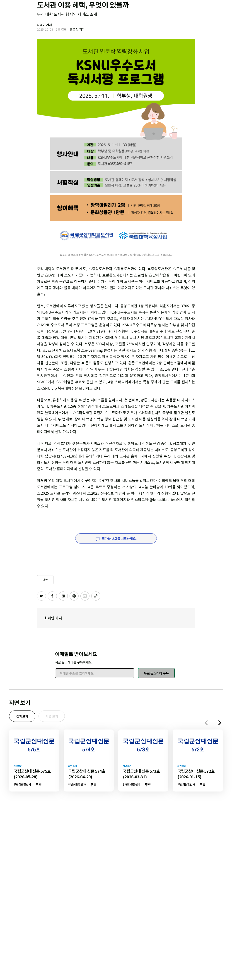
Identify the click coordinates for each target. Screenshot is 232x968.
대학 (45, 580)
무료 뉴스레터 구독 (156, 673)
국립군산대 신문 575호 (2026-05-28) (32, 774)
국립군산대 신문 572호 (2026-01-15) (196, 774)
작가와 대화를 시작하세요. (119, 538)
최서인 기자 (53, 618)
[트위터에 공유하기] (41, 596)
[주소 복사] (95, 596)
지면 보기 (52, 716)
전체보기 (22, 716)
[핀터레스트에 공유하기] (74, 596)
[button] (220, 723)
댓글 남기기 (77, 29)
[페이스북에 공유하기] (52, 596)
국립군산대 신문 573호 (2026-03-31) (141, 774)
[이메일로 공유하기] (84, 596)
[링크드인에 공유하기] (63, 596)
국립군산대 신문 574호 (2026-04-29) (86, 774)
